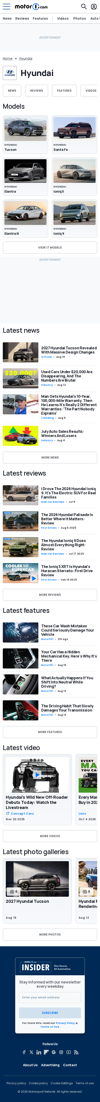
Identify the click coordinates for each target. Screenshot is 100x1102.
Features (40, 18)
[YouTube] (68, 1052)
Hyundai (25, 58)
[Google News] (53, 1052)
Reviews (22, 18)
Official (46, 357)
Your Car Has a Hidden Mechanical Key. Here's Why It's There (69, 656)
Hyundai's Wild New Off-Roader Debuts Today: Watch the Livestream (37, 802)
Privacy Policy (65, 1023)
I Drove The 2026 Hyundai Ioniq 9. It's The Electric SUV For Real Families (68, 493)
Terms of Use (49, 1027)
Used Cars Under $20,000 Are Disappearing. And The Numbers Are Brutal (67, 376)
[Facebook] (24, 1052)
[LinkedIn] (39, 1052)
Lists (82, 814)
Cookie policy (38, 1083)
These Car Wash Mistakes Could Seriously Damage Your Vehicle (67, 630)
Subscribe (50, 1013)
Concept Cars (22, 814)
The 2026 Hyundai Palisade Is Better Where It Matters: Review (67, 519)
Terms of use (85, 1083)
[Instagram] (61, 1052)
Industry (47, 385)
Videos (63, 18)
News (7, 18)
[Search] (84, 6)
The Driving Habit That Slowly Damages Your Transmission (67, 708)
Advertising (50, 1065)
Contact (70, 1065)
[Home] (31, 6)
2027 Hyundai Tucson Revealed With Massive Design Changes (69, 350)
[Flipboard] (46, 1052)
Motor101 (47, 639)
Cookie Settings (62, 1083)
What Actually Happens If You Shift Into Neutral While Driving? (67, 682)
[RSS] (76, 1052)
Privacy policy (16, 1083)
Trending (47, 418)
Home (8, 58)
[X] (31, 1052)
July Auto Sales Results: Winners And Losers (62, 433)
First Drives (49, 528)
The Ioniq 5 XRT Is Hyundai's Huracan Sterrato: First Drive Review (67, 571)
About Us (30, 1065)
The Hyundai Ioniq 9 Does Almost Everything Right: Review (63, 545)
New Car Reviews (52, 502)
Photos (79, 18)
